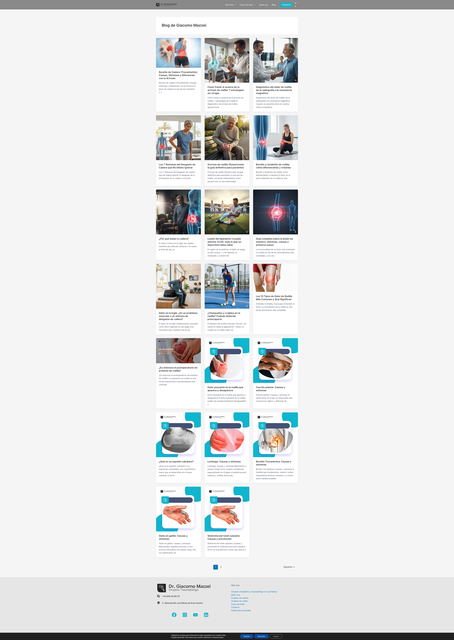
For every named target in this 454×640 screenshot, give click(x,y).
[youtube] (195, 615)
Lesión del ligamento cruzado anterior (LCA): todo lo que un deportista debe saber (224, 241)
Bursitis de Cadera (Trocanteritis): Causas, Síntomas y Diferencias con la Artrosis (178, 75)
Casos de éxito (246, 5)
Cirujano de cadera (239, 598)
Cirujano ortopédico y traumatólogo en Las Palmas (254, 591)
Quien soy (263, 5)
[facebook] (174, 615)
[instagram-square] (185, 615)
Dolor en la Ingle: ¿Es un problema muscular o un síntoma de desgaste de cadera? (178, 316)
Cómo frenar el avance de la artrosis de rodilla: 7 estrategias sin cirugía (225, 90)
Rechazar (261, 636)
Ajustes (276, 636)
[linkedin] (206, 615)
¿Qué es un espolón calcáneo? (176, 461)
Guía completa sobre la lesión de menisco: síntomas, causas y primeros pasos (274, 241)
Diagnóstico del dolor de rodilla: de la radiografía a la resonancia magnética (274, 90)
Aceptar (247, 636)
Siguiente (289, 567)
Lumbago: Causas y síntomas (224, 461)
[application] (235, 4)
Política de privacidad (241, 610)
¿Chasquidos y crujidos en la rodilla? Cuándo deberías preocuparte (223, 316)
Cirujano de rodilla (239, 601)
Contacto (235, 607)
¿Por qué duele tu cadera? (174, 238)
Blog (274, 5)
